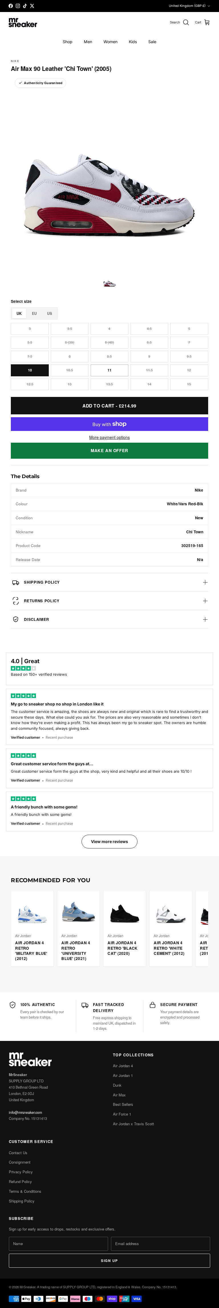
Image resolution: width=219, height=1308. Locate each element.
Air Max (119, 1095)
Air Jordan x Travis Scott (133, 1123)
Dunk (117, 1085)
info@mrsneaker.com (25, 1112)
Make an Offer (109, 450)
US (49, 313)
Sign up (109, 1260)
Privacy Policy (21, 1171)
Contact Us (18, 1152)
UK (19, 313)
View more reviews (109, 841)
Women (110, 41)
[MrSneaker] (23, 23)
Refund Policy (20, 1181)
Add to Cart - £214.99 (109, 405)
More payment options (109, 437)
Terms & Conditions (25, 1191)
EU (34, 313)
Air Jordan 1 (123, 1075)
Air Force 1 (122, 1114)
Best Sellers (123, 1104)
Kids (133, 41)
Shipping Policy (22, 1201)
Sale (152, 41)
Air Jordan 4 (123, 1065)
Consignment (20, 1162)
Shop (67, 41)
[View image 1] (109, 282)
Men (88, 41)
